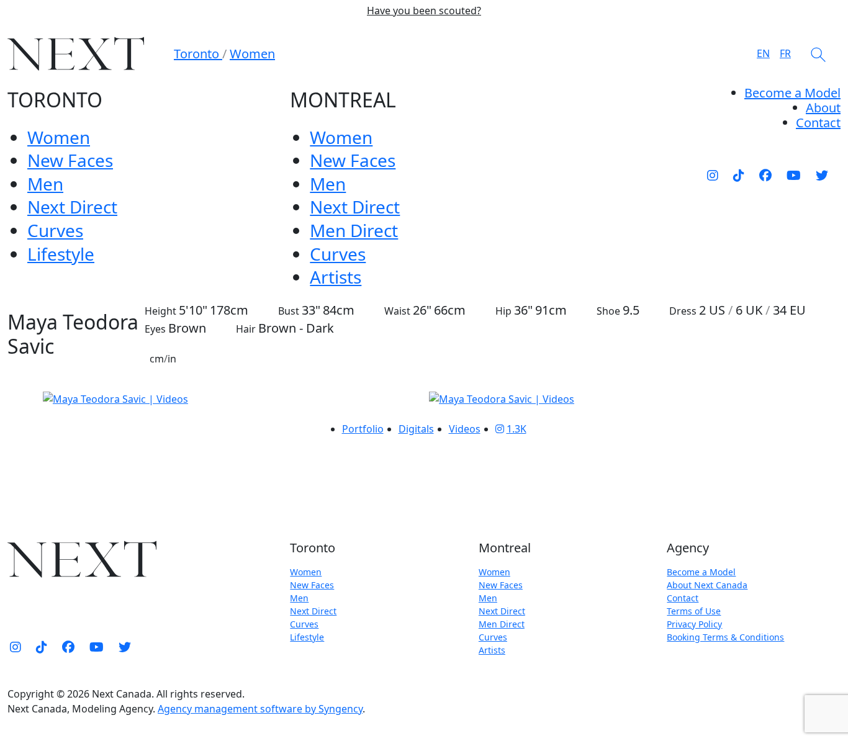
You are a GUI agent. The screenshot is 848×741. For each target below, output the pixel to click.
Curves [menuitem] (55, 230)
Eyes (155, 329)
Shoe (608, 311)
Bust (288, 311)
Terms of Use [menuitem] (694, 611)
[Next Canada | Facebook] (765, 175)
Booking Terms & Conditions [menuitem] (725, 637)
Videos (464, 429)
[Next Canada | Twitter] (822, 175)
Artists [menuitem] (335, 277)
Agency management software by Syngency (260, 709)
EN (763, 53)
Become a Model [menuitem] (792, 92)
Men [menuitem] (45, 183)
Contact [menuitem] (682, 598)
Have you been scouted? (424, 11)
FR (785, 53)
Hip (503, 311)
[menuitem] (823, 107)
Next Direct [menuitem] (72, 206)
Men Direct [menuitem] (354, 230)
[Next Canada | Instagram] (713, 175)
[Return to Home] (75, 54)
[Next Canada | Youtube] (793, 175)
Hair (246, 329)
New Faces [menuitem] (70, 160)
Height (160, 311)
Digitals (416, 429)
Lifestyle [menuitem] (60, 254)
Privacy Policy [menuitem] (694, 624)
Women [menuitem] (58, 137)
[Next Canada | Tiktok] (739, 175)
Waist (397, 311)
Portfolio (363, 429)
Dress (683, 311)
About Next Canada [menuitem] (707, 585)
